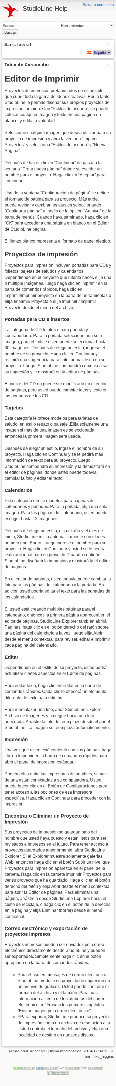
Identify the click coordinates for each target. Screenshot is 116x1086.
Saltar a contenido (98, 4)
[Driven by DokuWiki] (58, 1073)
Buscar (10, 32)
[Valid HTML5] (69, 1068)
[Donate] (24, 1068)
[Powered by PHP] (46, 1068)
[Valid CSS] (92, 1068)
